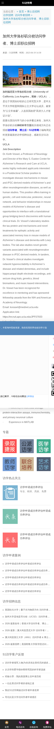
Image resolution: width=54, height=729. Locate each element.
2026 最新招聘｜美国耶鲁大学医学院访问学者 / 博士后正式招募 (28, 644)
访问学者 (12, 130)
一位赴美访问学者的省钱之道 (19, 683)
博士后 (23, 130)
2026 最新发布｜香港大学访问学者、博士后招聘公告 (28, 623)
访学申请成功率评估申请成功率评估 (23, 563)
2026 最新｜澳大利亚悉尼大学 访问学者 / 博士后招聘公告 (28, 630)
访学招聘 (8, 15)
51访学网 (34, 130)
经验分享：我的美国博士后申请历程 (23, 676)
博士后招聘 (33, 11)
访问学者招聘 (22, 15)
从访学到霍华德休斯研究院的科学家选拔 (25, 669)
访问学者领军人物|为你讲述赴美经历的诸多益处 (28, 663)
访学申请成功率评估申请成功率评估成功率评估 (28, 570)
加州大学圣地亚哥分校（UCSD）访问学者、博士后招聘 (28, 616)
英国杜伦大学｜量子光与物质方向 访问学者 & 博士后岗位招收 (28, 610)
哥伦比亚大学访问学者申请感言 (20, 697)
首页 (21, 11)
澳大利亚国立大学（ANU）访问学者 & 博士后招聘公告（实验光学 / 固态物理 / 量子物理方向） (28, 637)
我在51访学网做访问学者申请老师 (22, 690)
